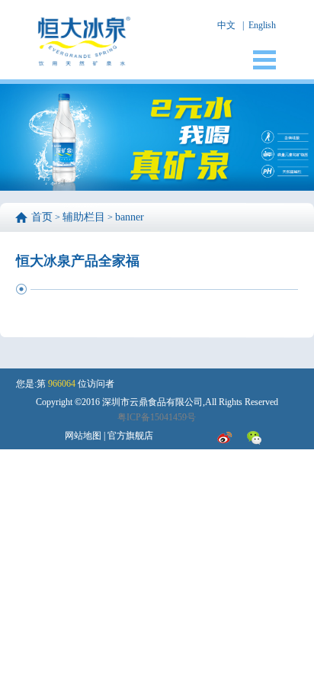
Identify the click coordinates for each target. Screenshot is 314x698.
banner (129, 217)
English (262, 25)
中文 (226, 25)
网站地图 (83, 435)
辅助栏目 (83, 217)
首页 (42, 217)
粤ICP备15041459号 (156, 417)
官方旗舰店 (130, 435)
